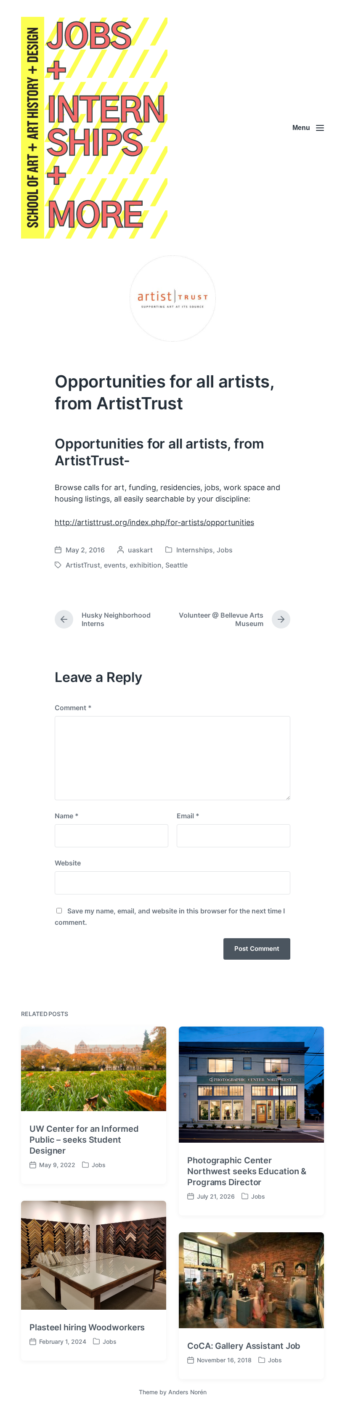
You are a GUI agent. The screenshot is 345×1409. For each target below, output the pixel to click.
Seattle (176, 565)
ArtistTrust (83, 565)
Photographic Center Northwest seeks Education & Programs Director (246, 1171)
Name (67, 816)
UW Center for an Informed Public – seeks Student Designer (84, 1140)
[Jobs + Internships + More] (94, 128)
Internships (194, 550)
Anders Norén (187, 1392)
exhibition (146, 565)
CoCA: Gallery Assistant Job (243, 1346)
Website (68, 863)
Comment (73, 707)
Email (188, 816)
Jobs (225, 550)
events (115, 565)
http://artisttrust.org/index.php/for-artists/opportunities (154, 522)
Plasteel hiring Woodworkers (87, 1327)
